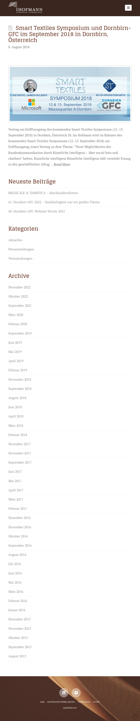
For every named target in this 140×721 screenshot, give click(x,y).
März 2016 (15, 591)
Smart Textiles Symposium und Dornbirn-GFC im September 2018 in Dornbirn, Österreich (69, 34)
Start (96, 702)
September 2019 (20, 333)
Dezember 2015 (19, 619)
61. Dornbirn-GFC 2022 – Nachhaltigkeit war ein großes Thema (54, 202)
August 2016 (17, 554)
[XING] (76, 692)
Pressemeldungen (21, 249)
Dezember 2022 (19, 287)
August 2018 (17, 398)
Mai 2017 (15, 481)
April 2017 (15, 490)
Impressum (84, 702)
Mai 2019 (15, 352)
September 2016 (20, 545)
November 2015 (19, 628)
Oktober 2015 (18, 638)
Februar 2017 (17, 508)
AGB (42, 702)
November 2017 (19, 453)
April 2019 (15, 361)
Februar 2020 (17, 324)
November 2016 (19, 527)
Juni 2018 (15, 407)
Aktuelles (15, 240)
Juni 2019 (15, 342)
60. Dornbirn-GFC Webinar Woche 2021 (36, 211)
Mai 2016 (15, 582)
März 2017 (15, 499)
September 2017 (20, 462)
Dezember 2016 (19, 518)
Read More (62, 164)
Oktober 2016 (18, 536)
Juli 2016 (14, 564)
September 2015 (20, 647)
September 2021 (20, 305)
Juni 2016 (15, 573)
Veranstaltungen (20, 258)
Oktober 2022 (18, 296)
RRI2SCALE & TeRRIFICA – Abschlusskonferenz (43, 193)
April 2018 (15, 416)
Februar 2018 (17, 435)
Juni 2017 (15, 471)
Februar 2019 (17, 370)
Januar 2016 (16, 610)
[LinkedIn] (63, 692)
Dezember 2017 (19, 444)
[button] (128, 8)
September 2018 (20, 388)
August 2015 (17, 656)
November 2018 (19, 379)
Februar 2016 (17, 601)
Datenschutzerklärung (61, 702)
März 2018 (15, 425)
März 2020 (15, 315)
